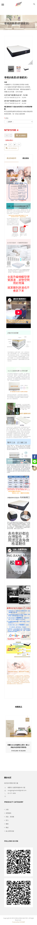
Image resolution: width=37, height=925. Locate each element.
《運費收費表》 (9, 140)
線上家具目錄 (10, 831)
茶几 (7, 820)
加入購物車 (22, 135)
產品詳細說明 (11, 158)
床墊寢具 (8, 813)
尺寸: (6, 118)
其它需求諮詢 (12, 148)
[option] (11, 69)
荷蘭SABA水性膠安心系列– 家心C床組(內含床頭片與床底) (18, 746)
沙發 (7, 809)
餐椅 (7, 824)
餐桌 (7, 827)
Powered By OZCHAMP (18, 922)
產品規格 (25, 158)
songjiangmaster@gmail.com (17, 790)
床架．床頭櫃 (10, 817)
